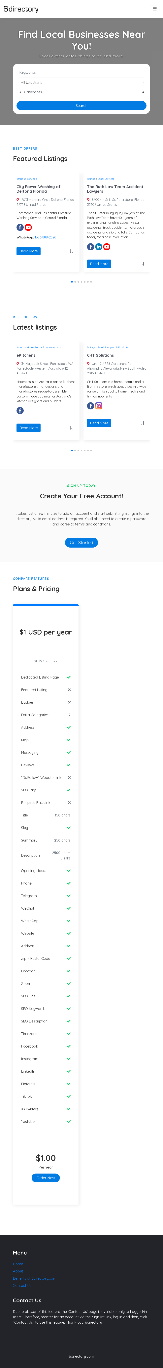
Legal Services (106, 178)
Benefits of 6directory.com (34, 1278)
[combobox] (81, 82)
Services (32, 178)
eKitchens (25, 355)
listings (20, 178)
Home (18, 1264)
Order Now (46, 1178)
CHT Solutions (100, 355)
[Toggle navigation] (154, 9)
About (18, 1271)
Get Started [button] (81, 542)
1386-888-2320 (45, 237)
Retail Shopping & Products (113, 347)
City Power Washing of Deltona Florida (38, 189)
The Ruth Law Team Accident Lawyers (115, 189)
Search (81, 105)
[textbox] (81, 82)
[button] (72, 282)
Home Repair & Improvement (44, 347)
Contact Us (22, 1285)
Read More (28, 251)
